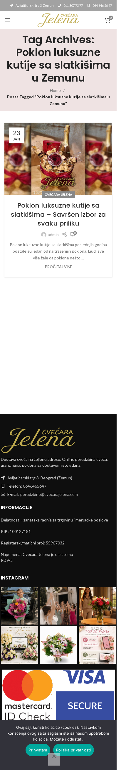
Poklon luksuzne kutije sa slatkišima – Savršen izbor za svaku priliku (58, 214)
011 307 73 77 (73, 5)
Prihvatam (37, 750)
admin (53, 234)
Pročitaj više (58, 267)
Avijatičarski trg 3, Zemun (34, 5)
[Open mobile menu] (7, 20)
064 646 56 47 (102, 5)
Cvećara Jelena (58, 194)
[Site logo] (58, 19)
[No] (54, 759)
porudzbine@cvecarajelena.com (49, 494)
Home (55, 90)
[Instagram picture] (19, 606)
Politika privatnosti (73, 750)
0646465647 (34, 486)
